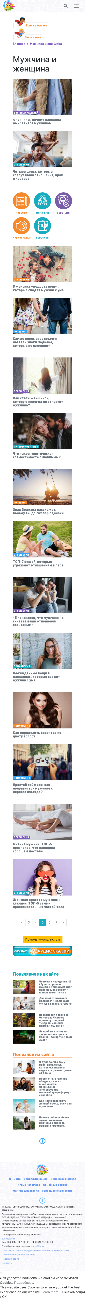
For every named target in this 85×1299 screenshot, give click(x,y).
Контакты (7, 1263)
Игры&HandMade (29, 1184)
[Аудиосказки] (42, 951)
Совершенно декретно (57, 1190)
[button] (65, 5)
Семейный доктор (55, 1184)
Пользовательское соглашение (18, 1254)
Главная (19, 44)
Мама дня (42, 212)
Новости (21, 212)
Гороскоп (42, 237)
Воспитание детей (26, 112)
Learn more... (51, 1292)
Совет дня (63, 212)
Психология (22, 666)
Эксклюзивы (33, 37)
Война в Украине (36, 25)
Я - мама (15, 1178)
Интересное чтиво (26, 446)
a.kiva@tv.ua (8, 1238)
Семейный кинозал (63, 1178)
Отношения (21, 164)
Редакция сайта (10, 1258)
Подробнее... (24, 1283)
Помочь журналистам (42, 939)
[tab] (42, 1141)
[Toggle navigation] (76, 6)
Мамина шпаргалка (26, 1190)
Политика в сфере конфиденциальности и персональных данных (36, 1250)
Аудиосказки (21, 237)
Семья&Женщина (35, 1178)
